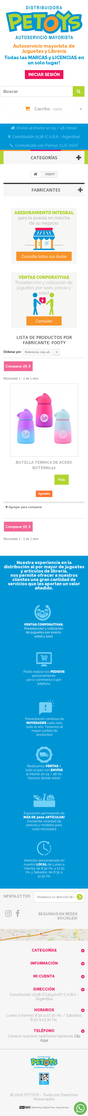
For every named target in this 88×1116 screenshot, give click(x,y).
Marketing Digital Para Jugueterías (50, 1107)
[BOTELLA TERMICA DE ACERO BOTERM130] (44, 420)
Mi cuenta (44, 976)
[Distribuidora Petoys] (44, 22)
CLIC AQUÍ (68, 145)
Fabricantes (45, 190)
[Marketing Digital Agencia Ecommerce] (25, 1107)
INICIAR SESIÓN (44, 74)
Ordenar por (12, 352)
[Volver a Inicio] (35, 174)
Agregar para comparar (25, 507)
